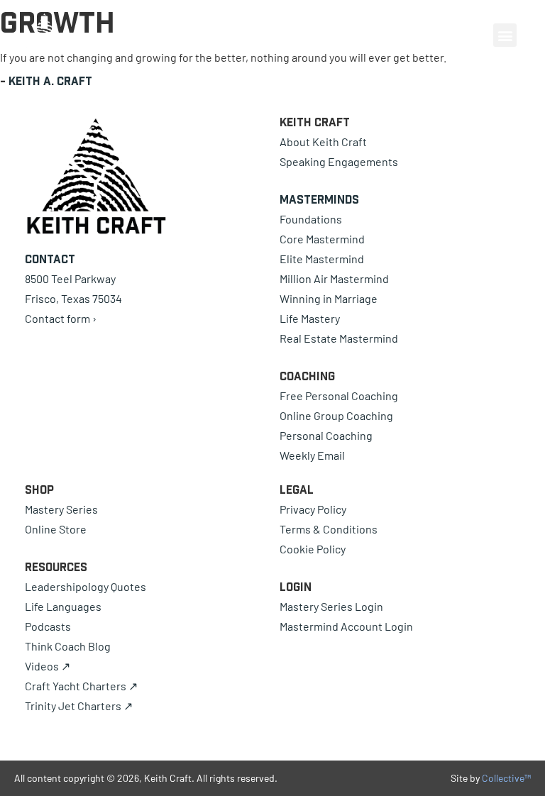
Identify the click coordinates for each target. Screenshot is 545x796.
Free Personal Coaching (339, 395)
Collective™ (506, 778)
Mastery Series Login (331, 606)
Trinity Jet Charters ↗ (79, 705)
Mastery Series (61, 509)
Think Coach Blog (68, 646)
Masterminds (319, 199)
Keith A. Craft (50, 81)
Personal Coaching (326, 435)
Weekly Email (312, 455)
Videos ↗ (47, 666)
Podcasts (48, 626)
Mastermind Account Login (346, 626)
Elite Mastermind (322, 258)
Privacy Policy (313, 509)
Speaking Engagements (339, 161)
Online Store (56, 529)
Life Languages (63, 606)
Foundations (311, 219)
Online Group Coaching (336, 415)
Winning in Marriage (329, 298)
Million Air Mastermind (334, 278)
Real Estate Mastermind (339, 338)
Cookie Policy (313, 548)
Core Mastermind (322, 238)
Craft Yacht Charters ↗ (81, 685)
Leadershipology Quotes (85, 586)
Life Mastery (310, 318)
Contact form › (61, 318)
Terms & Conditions (329, 529)
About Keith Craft (323, 141)
